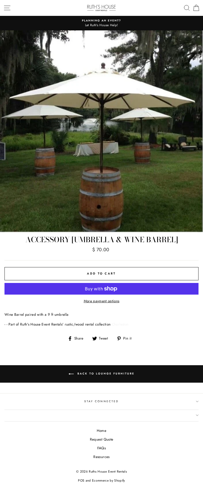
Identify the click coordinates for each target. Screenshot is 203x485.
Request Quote (101, 439)
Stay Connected (101, 401)
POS (81, 480)
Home (101, 430)
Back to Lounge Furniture (105, 374)
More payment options (101, 301)
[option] (101, 23)
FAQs (101, 448)
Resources (101, 456)
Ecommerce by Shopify (108, 480)
